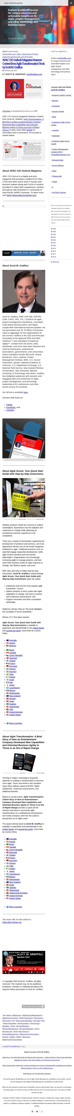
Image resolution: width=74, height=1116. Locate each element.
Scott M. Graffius (58, 90)
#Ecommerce (24, 1031)
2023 (54, 237)
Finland (12, 661)
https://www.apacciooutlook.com (21, 195)
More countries (15, 723)
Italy (11, 682)
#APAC (19, 1037)
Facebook (10, 407)
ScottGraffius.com (34, 74)
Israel (11, 680)
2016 (54, 257)
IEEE (54, 117)
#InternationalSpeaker (24, 1021)
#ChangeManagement (10, 1034)
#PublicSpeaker (23, 1023)
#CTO (37, 1029)
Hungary (12, 671)
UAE (11, 709)
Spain (11, 701)
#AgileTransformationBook (12, 1040)
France (12, 663)
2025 (54, 231)
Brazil (11, 650)
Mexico (12, 690)
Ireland (12, 677)
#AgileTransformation (10, 1018)
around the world (13, 631)
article (29, 130)
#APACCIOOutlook (26, 1018)
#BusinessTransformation (29, 1034)
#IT (13, 1021)
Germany (13, 666)
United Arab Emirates (18, 893)
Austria (12, 643)
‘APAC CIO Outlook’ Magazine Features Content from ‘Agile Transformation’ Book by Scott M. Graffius (23, 63)
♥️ (37, 1111)
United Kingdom (16, 712)
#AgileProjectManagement (32, 1015)
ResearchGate (57, 160)
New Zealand (14, 696)
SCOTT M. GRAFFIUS (12, 1046)
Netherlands (14, 693)
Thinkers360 (57, 176)
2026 (54, 229)
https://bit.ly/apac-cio (11, 922)
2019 (54, 248)
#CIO (43, 1021)
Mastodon (56, 136)
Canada (12, 653)
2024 (54, 234)
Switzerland (14, 707)
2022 (54, 240)
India (11, 674)
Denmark (13, 658)
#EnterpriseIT (7, 1031)
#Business (26, 1037)
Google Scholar (58, 111)
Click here (6, 111)
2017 (54, 254)
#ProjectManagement (10, 1029)
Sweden (12, 704)
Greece (12, 669)
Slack (54, 171)
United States (38, 628)
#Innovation (38, 1018)
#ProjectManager (22, 1026)
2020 (54, 245)
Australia (13, 640)
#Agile (8, 1015)
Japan (11, 685)
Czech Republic (16, 655)
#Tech (13, 1026)
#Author (5, 1037)
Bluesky (55, 101)
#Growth (36, 1021)
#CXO (16, 1031)
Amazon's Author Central (61, 95)
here (26, 392)
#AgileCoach (17, 1015)
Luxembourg (14, 688)
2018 (54, 251)
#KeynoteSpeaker (10, 1023)
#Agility (13, 1037)
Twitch (54, 182)
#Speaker (6, 1026)
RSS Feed (56, 262)
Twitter (9, 404)
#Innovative (6, 1021)
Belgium (12, 646)
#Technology (34, 1023)
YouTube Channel (59, 192)
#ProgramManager (27, 1029)
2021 (54, 243)
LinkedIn (10, 410)
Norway (12, 698)
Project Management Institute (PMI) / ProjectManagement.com (60, 152)
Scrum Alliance (58, 165)
